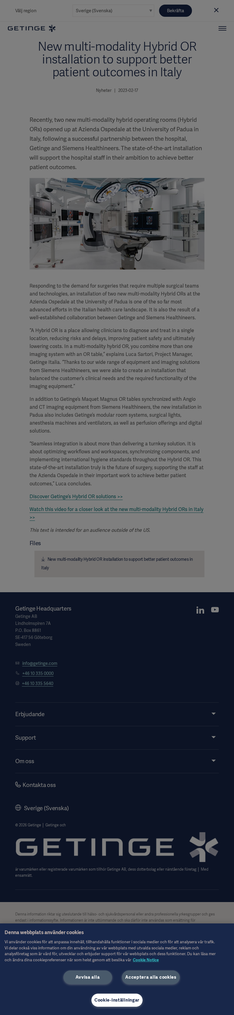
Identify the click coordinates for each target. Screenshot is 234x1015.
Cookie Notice (146, 959)
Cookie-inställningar (117, 1000)
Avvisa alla (88, 977)
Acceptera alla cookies (150, 977)
